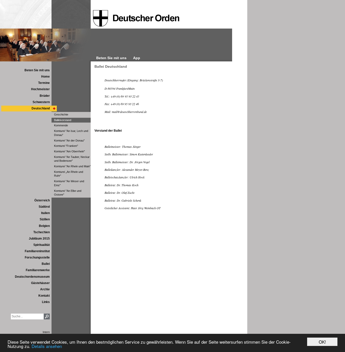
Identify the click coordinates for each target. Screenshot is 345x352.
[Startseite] (136, 18)
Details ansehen (47, 346)
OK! (322, 342)
